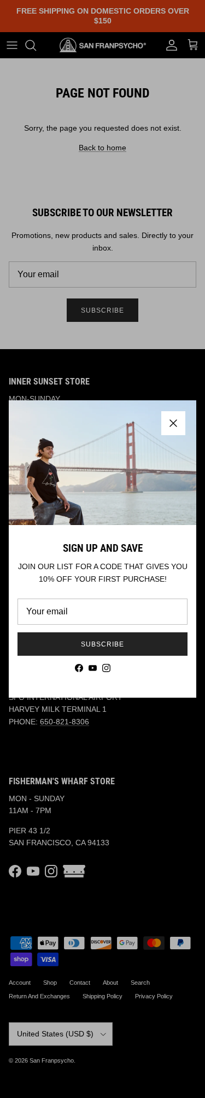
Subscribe (102, 644)
